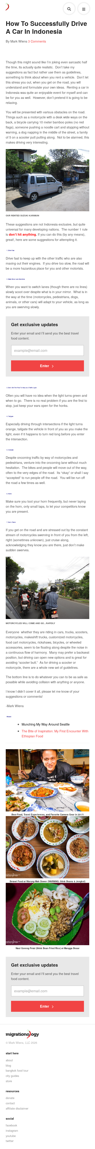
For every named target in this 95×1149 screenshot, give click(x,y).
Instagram (12, 1130)
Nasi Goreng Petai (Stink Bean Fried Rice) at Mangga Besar (48, 948)
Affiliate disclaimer (17, 1108)
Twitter (9, 1141)
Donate (10, 1098)
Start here (12, 1053)
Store (9, 1081)
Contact (10, 1103)
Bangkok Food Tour (17, 1070)
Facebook (11, 1125)
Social (10, 1119)
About (9, 1060)
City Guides (12, 1076)
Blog (8, 1065)
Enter (45, 365)
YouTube (11, 1136)
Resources (12, 1091)
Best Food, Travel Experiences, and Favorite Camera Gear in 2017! (47, 814)
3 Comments (37, 41)
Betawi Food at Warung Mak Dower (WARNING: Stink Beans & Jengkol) (47, 881)
